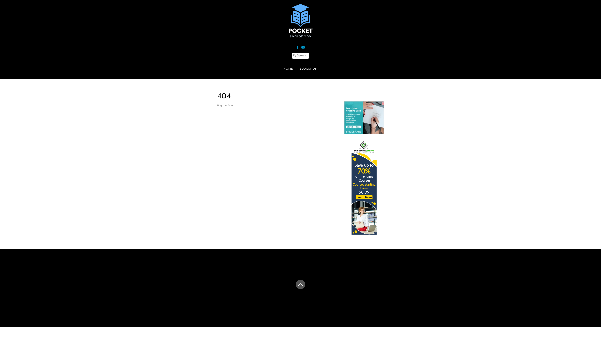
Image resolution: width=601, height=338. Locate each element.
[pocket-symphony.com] (300, 37)
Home (288, 69)
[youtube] (303, 47)
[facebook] (297, 47)
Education (309, 69)
